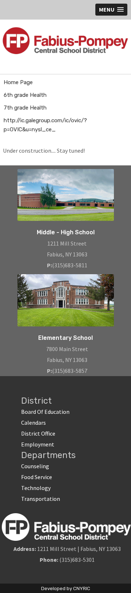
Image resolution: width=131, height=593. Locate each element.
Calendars (33, 422)
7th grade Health (25, 107)
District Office (38, 433)
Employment (37, 444)
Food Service (36, 477)
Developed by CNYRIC (65, 588)
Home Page (18, 82)
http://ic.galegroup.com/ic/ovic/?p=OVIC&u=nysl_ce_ (45, 125)
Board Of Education (45, 411)
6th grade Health (25, 95)
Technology (36, 487)
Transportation (40, 498)
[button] (111, 10)
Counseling (35, 466)
